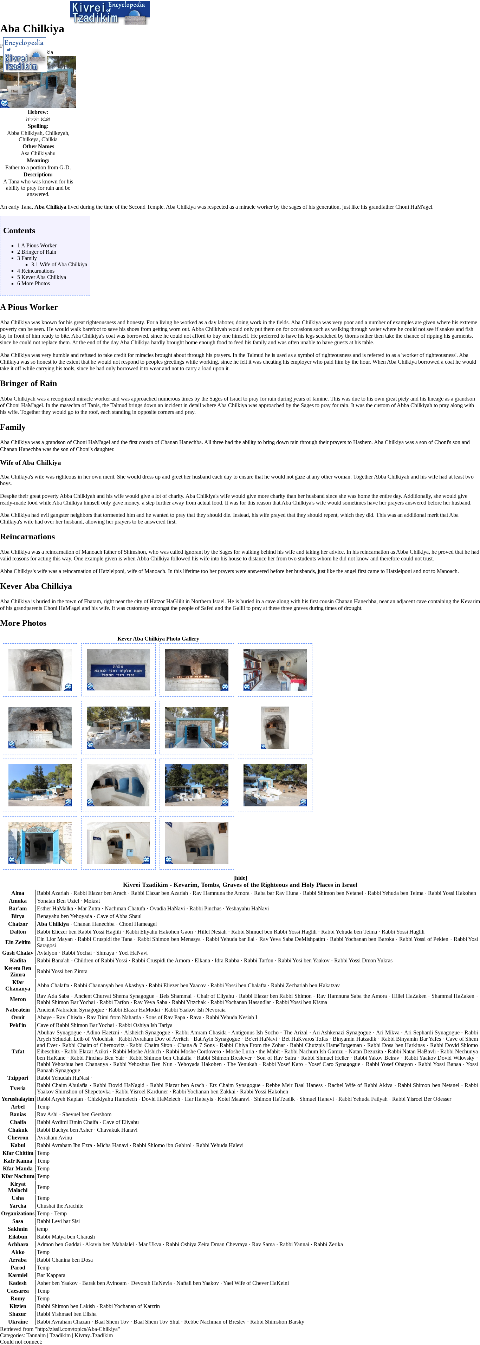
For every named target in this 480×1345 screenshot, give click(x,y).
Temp (43, 1213)
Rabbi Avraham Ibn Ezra (64, 1145)
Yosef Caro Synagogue (334, 1064)
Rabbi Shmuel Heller (325, 1058)
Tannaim (36, 1335)
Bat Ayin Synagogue (217, 1039)
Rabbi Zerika (328, 1244)
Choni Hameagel (138, 924)
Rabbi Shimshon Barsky (277, 1322)
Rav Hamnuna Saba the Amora (352, 996)
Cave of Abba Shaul (119, 916)
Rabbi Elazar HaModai (134, 1010)
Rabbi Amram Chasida (201, 1032)
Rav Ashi (47, 1114)
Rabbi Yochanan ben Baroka (362, 939)
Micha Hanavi (112, 1145)
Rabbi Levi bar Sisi (58, 1221)
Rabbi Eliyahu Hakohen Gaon (159, 932)
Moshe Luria (240, 1051)
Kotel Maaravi (233, 1099)
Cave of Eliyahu (121, 1122)
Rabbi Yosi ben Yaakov (304, 960)
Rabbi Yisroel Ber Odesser (421, 1099)
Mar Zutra (89, 908)
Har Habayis (199, 1099)
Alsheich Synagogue (147, 1032)
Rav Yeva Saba (150, 1002)
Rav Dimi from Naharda (114, 1017)
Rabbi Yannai (294, 1244)
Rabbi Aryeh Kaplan (60, 1099)
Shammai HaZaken (453, 996)
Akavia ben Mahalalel (109, 1244)
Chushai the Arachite (60, 1206)
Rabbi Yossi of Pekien (424, 939)
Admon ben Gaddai (59, 1244)
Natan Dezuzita (366, 1051)
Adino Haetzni (102, 1032)
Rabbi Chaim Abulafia (62, 1085)
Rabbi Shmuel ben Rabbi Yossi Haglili (274, 932)
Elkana (202, 960)
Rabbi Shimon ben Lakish (66, 1306)
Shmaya (105, 953)
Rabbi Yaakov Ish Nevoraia (195, 1010)
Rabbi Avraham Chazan (63, 1322)
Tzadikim (60, 1335)
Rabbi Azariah (53, 893)
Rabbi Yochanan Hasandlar (240, 1002)
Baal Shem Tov (112, 1322)
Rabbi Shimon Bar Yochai (66, 1002)
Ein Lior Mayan (55, 939)
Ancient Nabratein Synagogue (70, 1010)
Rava (195, 1017)
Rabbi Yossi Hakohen (452, 893)
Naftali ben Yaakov (197, 1283)
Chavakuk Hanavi (117, 1130)
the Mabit (269, 1051)
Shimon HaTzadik (274, 1099)
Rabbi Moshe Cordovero (193, 1051)
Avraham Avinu (54, 1138)
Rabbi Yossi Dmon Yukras (363, 960)
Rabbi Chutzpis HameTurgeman (326, 1045)
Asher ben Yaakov (57, 1283)
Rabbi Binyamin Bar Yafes (411, 1039)
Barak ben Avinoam (104, 1283)
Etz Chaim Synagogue (234, 1085)
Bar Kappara (51, 1275)
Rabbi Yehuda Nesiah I (231, 1017)
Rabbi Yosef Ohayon (389, 1064)
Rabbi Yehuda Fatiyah (363, 1099)
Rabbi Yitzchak (189, 1002)
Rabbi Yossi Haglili (403, 932)
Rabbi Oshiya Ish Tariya (145, 1025)
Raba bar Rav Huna (276, 893)
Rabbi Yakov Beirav (377, 1058)
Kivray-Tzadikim (93, 1335)
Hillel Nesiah (212, 932)
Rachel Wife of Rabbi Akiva (360, 1085)
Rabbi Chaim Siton (150, 1045)
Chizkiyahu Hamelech (112, 1099)
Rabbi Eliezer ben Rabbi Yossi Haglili (79, 932)
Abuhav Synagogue (59, 1032)
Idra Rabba (227, 960)
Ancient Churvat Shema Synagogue (114, 996)
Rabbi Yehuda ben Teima (395, 893)
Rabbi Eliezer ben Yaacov (177, 985)
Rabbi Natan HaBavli (412, 1051)
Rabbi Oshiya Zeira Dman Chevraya (206, 1244)
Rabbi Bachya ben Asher (64, 1130)
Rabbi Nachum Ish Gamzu (314, 1051)
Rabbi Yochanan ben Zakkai (204, 1091)
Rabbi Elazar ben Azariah (159, 893)
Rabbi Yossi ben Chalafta (238, 985)
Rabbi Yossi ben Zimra (62, 971)
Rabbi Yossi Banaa (439, 1064)
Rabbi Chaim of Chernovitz (93, 1045)
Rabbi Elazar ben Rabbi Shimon (275, 996)
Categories (12, 1335)
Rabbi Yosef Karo (282, 1064)
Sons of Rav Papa (165, 1017)
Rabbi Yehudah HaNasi (63, 1078)
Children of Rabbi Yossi (100, 960)
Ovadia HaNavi (167, 908)
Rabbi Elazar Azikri (86, 1051)
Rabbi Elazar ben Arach (100, 893)
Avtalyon (47, 953)
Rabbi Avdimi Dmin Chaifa (67, 1122)
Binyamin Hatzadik (354, 1039)
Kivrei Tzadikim (145, 884)
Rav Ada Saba (53, 996)
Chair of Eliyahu (215, 996)
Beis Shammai (176, 996)
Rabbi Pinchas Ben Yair (97, 1058)
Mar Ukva (149, 1244)
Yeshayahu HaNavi (247, 908)
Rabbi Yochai (77, 953)
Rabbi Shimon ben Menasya (169, 939)
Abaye (44, 1017)
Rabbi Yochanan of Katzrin (129, 1306)
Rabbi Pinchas (205, 908)
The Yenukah (242, 1064)
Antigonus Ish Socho (255, 1032)
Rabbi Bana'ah (53, 960)
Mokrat (92, 901)
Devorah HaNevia (151, 1283)
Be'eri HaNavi (261, 1039)
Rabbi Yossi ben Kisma (301, 1002)
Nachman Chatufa (125, 908)
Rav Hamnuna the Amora (221, 893)
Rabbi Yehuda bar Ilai (230, 939)
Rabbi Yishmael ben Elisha (67, 1314)
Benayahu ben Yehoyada (64, 916)
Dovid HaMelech (161, 1099)
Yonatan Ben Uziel (58, 901)
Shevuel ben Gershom (86, 1114)
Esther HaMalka (55, 908)
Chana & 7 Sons (196, 1045)
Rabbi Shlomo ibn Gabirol (162, 1145)
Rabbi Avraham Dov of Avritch (153, 1039)
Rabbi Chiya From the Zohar (252, 1045)
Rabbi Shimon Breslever (224, 1058)
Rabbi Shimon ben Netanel (333, 893)
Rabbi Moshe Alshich (137, 1051)
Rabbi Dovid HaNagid (118, 1085)
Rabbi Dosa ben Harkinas (396, 1045)
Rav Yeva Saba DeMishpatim (292, 939)
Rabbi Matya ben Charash (66, 1237)
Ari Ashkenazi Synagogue (341, 1032)
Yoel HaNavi (133, 953)
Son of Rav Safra (276, 1058)
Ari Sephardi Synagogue (432, 1032)
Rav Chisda (69, 1017)
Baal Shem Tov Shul (157, 1322)
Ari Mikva (388, 1032)
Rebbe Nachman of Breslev (215, 1322)
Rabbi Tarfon (258, 960)
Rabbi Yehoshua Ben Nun (143, 1064)
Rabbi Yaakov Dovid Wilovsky (439, 1058)
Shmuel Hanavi (316, 1099)
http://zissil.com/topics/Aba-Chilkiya (77, 1329)
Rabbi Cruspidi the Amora (161, 960)
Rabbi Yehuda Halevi (220, 1145)
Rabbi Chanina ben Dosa (65, 1260)
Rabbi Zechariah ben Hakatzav (305, 985)
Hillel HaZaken (409, 996)
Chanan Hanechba (181, 442)
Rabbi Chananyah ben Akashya (109, 985)
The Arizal (295, 1032)
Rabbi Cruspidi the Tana (105, 939)
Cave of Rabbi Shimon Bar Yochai (75, 1025)
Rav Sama (263, 1244)
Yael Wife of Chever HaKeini (256, 1283)
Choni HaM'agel (413, 207)
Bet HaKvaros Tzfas (305, 1039)
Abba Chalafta (53, 985)
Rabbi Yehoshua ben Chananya (72, 1064)
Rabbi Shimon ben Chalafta (160, 1058)
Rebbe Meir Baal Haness (294, 1085)
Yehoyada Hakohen (199, 1064)
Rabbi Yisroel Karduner (141, 1091)
